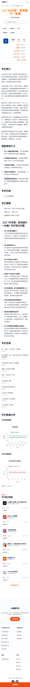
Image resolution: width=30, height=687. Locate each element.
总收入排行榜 (4, 638)
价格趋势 (12, 32)
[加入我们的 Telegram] (17, 681)
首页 (3, 6)
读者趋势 (5, 32)
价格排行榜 (4, 649)
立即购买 (15, 685)
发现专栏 (7, 6)
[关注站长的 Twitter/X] (13, 681)
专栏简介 (5, 28)
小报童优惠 (19, 635)
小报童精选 (19, 638)
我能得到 (12, 28)
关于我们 (18, 659)
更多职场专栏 (15, 585)
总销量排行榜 (4, 635)
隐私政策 (18, 669)
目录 (19, 28)
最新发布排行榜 (5, 642)
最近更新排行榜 (5, 645)
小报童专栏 (15, 608)
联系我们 (18, 662)
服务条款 (18, 666)
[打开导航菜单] (27, 2)
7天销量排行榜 (4, 631)
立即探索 (15, 619)
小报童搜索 (19, 631)
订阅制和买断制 (5, 659)
